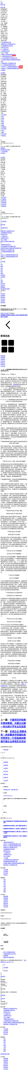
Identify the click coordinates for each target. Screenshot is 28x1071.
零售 (4, 891)
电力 (2, 264)
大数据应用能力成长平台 (9, 954)
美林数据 (3, 355)
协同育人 (3, 285)
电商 (4, 890)
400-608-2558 (6, 789)
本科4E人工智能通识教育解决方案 (9, 254)
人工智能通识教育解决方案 (7, 251)
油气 (2, 268)
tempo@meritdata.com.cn (7, 795)
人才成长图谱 (4, 151)
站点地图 (5, 967)
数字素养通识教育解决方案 (10, 861)
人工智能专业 (4, 236)
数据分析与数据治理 (8, 957)
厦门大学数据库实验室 (9, 952)
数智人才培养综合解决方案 (7, 241)
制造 (2, 266)
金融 (2, 273)
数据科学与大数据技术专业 (7, 231)
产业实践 (3, 261)
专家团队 (3, 300)
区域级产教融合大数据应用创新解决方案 (11, 248)
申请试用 (5, 749)
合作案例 (3, 70)
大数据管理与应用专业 (6, 232)
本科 (2, 280)
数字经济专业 (4, 234)
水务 (4, 884)
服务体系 (3, 297)
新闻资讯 (3, 302)
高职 (2, 282)
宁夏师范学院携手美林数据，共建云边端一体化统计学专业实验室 (13, 723)
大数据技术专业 (5, 238)
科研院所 (3, 275)
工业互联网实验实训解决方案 (8, 246)
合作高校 (3, 277)
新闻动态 (3, 364)
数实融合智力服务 (5, 149)
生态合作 (3, 361)
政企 (2, 271)
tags (4, 964)
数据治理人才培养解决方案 (7, 250)
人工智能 (5, 858)
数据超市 (3, 148)
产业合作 (3, 299)
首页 (2, 3)
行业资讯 (3, 366)
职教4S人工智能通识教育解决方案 (9, 256)
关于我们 (3, 153)
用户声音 (3, 283)
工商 (4, 888)
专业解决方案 (4, 227)
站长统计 (5, 970)
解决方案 (3, 4)
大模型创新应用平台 (6, 244)
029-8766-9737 (14, 789)
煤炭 (2, 270)
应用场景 (3, 295)
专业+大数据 (4, 239)
